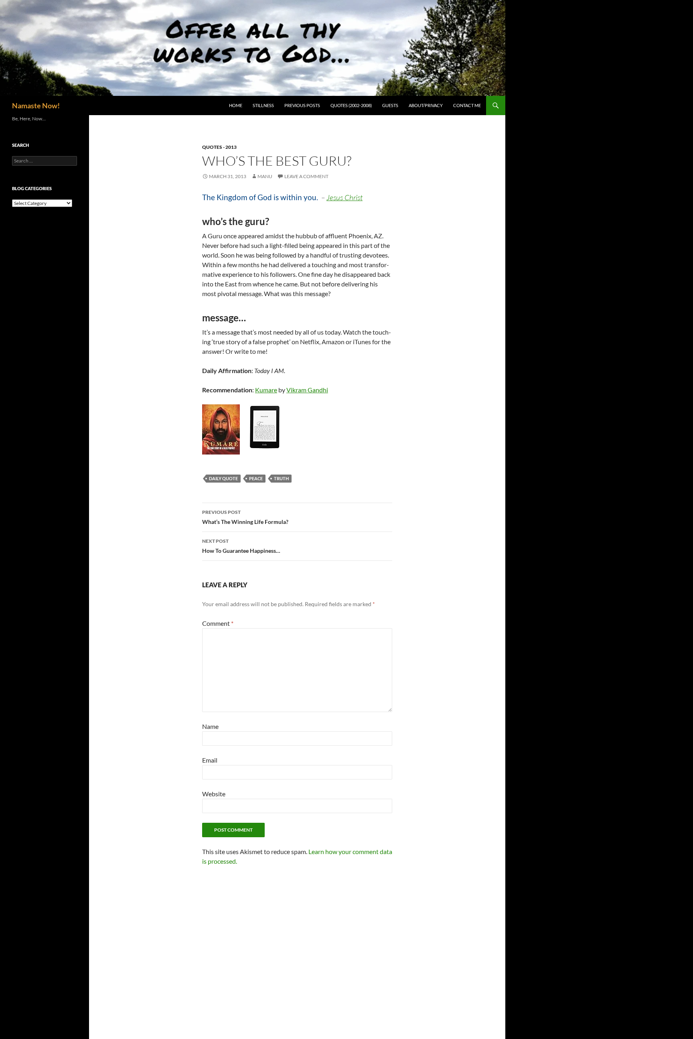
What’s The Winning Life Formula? (245, 517)
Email (209, 760)
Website (213, 794)
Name (210, 726)
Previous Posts (302, 105)
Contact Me (467, 105)
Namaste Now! (36, 105)
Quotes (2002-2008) (351, 105)
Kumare (266, 390)
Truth (281, 478)
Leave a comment (306, 176)
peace (256, 478)
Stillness (263, 105)
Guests (390, 105)
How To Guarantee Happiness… (241, 546)
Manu (264, 176)
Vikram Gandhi (307, 390)
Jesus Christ (344, 197)
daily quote (223, 478)
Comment (217, 623)
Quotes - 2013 (219, 147)
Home (235, 105)
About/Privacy (426, 105)
